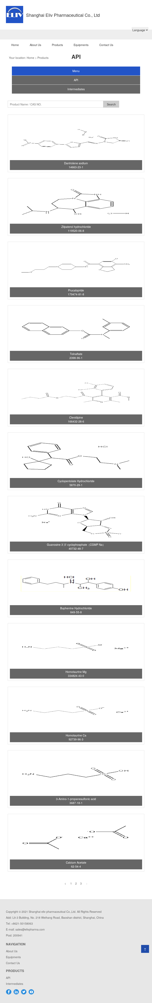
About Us (35, 45)
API (8, 978)
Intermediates (14, 984)
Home (15, 45)
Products (57, 45)
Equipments (81, 45)
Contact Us (106, 45)
